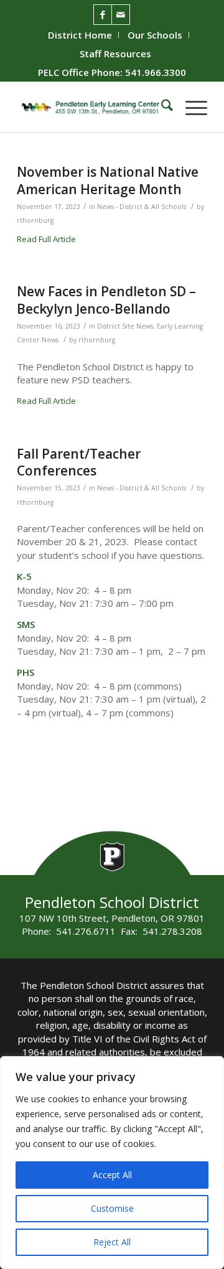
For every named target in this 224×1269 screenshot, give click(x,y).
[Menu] (190, 107)
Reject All (112, 1242)
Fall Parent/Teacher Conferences (79, 462)
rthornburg (35, 220)
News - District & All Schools (141, 206)
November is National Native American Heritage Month (107, 180)
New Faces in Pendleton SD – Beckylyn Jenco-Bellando (106, 300)
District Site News (125, 326)
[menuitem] (80, 35)
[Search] (161, 107)
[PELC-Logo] (93, 107)
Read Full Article (46, 239)
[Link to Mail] (120, 14)
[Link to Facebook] (102, 14)
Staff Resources (115, 53)
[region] (112, 1162)
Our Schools (155, 35)
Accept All (112, 1175)
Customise (112, 1208)
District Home (80, 35)
